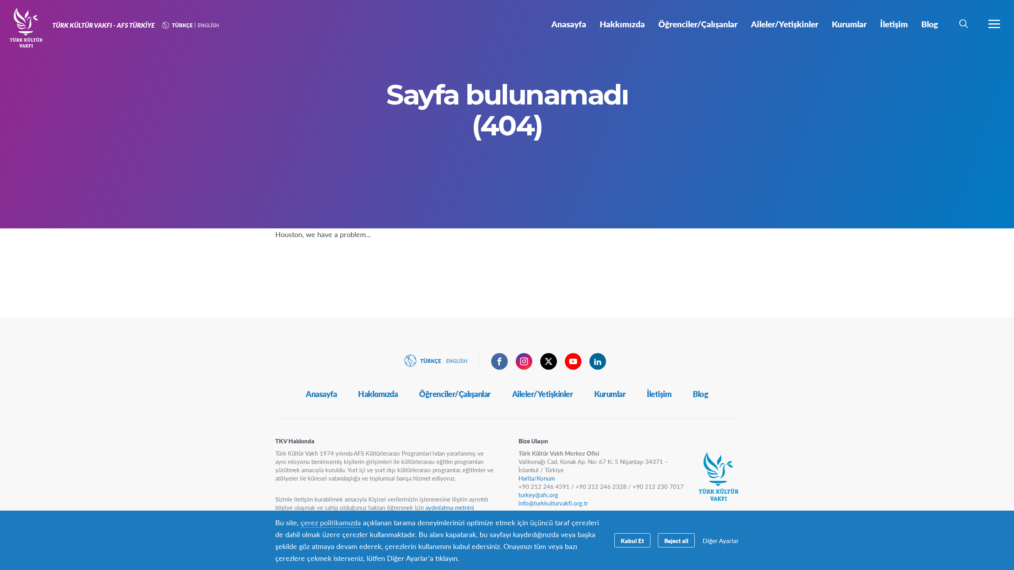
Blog (700, 393)
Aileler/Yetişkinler (542, 393)
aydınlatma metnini (449, 507)
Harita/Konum (536, 478)
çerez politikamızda (331, 522)
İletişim (659, 393)
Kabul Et (632, 540)
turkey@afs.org (538, 494)
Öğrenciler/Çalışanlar (455, 393)
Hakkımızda (378, 393)
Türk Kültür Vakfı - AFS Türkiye (34, 27)
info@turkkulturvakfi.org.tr (553, 503)
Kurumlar (609, 393)
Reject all (676, 540)
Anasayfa (321, 393)
